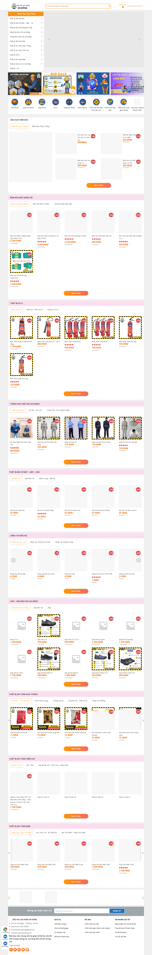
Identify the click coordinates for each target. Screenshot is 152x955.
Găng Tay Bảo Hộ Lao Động (20, 32)
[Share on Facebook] (11, 949)
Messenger (5, 946)
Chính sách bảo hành (92, 932)
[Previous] (49, 39)
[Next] (139, 39)
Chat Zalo (5, 939)
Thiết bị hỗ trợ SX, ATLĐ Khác (20, 64)
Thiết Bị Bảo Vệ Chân (17, 41)
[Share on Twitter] (15, 949)
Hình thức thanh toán (61, 936)
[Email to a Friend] (19, 949)
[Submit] (109, 6)
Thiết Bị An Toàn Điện (18, 59)
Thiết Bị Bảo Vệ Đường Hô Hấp (21, 28)
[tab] (19, 126)
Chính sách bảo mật (92, 924)
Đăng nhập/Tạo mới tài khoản (125, 924)
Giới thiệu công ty (60, 924)
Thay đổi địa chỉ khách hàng (124, 928)
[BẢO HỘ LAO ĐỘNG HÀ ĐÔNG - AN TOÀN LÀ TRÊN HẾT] (25, 6)
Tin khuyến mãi (59, 932)
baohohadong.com (24, 933)
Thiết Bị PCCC (15, 55)
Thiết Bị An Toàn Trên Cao (19, 50)
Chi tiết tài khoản (121, 932)
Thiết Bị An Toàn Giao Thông (20, 46)
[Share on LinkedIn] (27, 949)
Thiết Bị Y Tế (14, 68)
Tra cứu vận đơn (120, 936)
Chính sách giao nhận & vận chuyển (97, 928)
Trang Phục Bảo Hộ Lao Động (20, 37)
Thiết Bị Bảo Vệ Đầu (17, 18)
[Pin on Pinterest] (23, 949)
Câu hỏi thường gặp (61, 928)
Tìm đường (5, 932)
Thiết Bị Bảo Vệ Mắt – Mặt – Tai (21, 23)
